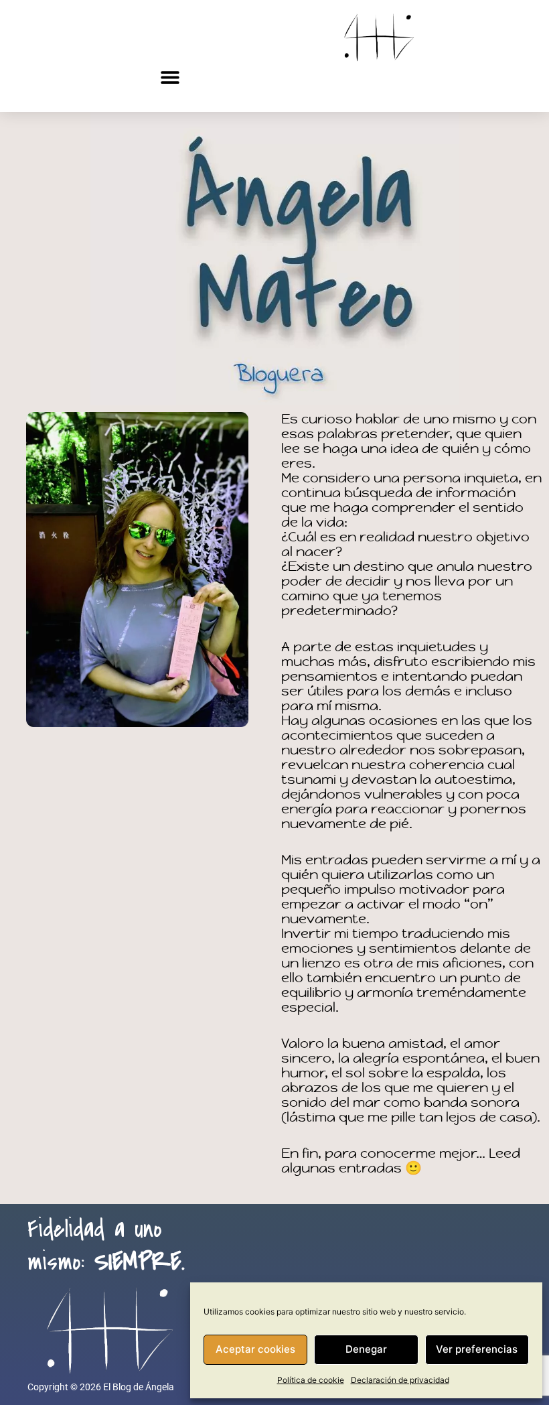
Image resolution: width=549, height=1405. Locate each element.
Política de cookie (310, 1380)
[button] (170, 77)
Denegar (366, 1349)
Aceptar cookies (255, 1349)
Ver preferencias (477, 1349)
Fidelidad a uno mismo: (106, 1246)
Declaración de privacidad (400, 1380)
